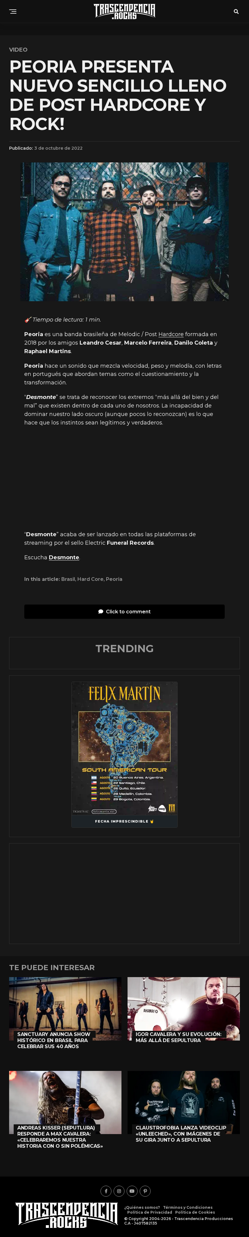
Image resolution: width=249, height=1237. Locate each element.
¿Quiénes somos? (142, 1207)
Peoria (114, 579)
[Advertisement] (124, 478)
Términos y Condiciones (188, 1207)
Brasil (68, 579)
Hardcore (171, 334)
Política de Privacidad (149, 1212)
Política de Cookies (195, 1212)
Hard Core (90, 579)
